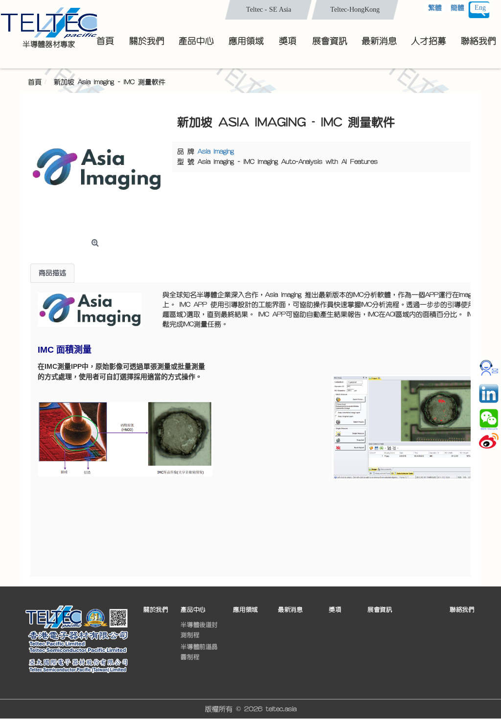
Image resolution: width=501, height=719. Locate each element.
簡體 (457, 7)
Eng (480, 7)
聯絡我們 (462, 610)
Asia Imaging (216, 151)
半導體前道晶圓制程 (199, 651)
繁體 (435, 7)
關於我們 (155, 610)
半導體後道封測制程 (199, 629)
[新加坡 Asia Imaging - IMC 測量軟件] (96, 169)
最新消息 (290, 610)
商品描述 (52, 273)
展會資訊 (379, 610)
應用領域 (245, 610)
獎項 (335, 610)
